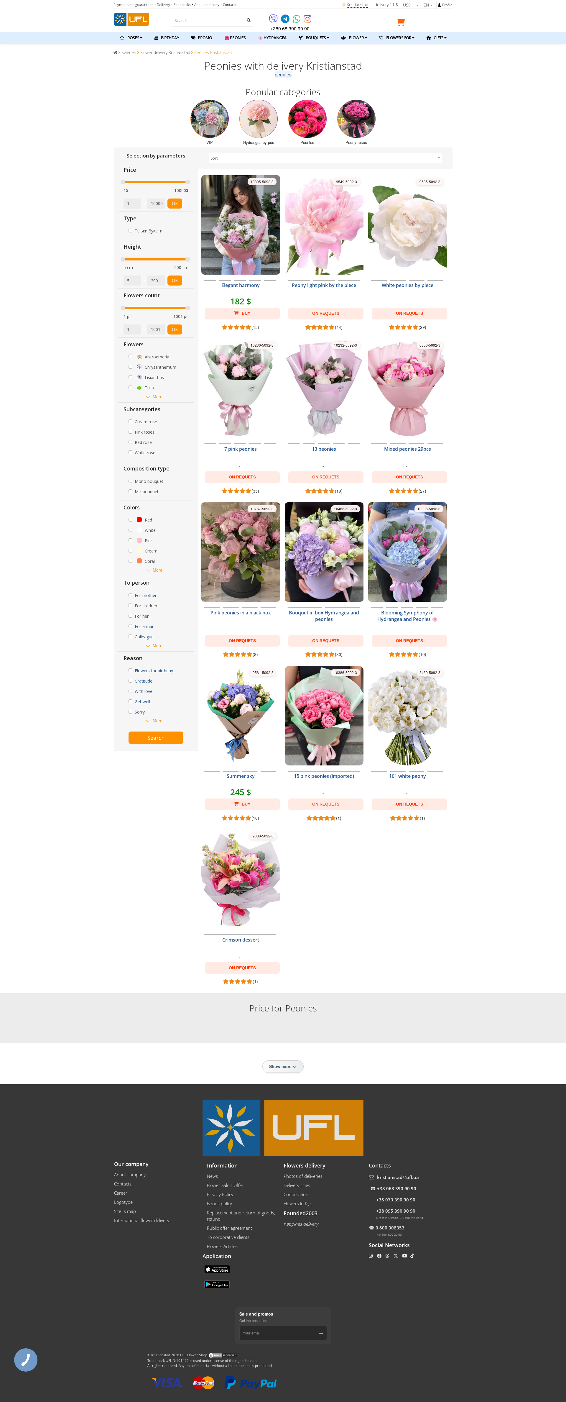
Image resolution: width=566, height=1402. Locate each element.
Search (155, 737)
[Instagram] (307, 20)
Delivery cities (297, 1185)
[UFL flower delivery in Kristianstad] (131, 19)
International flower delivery (141, 1220)
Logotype (123, 1202)
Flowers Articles (222, 1246)
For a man (144, 626)
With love (143, 691)
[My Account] (439, 5)
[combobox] (325, 158)
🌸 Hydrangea (272, 37)
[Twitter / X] (396, 1256)
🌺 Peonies (235, 37)
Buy (245, 313)
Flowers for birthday (154, 670)
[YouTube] (405, 1256)
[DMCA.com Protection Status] (223, 1355)
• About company (205, 4)
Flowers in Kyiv (298, 1203)
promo (204, 37)
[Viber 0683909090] (274, 20)
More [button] (157, 396)
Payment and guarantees (133, 4)
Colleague (144, 636)
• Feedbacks (181, 4)
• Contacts (229, 4)
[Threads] (387, 1256)
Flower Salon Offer (225, 1185)
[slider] (123, 182)
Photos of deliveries (303, 1176)
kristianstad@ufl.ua (398, 1177)
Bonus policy (219, 1203)
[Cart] (402, 23)
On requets (325, 313)
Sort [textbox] (214, 158)
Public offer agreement (229, 1228)
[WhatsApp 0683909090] (297, 20)
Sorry (140, 712)
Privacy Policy (220, 1194)
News (212, 1176)
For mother (146, 595)
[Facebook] (380, 1256)
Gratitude (143, 681)
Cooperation (296, 1194)
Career (120, 1193)
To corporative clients (228, 1237)
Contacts (122, 1184)
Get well (142, 701)
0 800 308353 (390, 1228)
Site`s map (125, 1211)
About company (130, 1175)
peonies (283, 74)
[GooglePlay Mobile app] (218, 1284)
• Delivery (162, 4)
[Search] (248, 20)
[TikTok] (412, 1256)
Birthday (169, 37)
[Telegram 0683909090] (285, 20)
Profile (447, 4)
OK (175, 203)
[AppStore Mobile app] (218, 1269)
